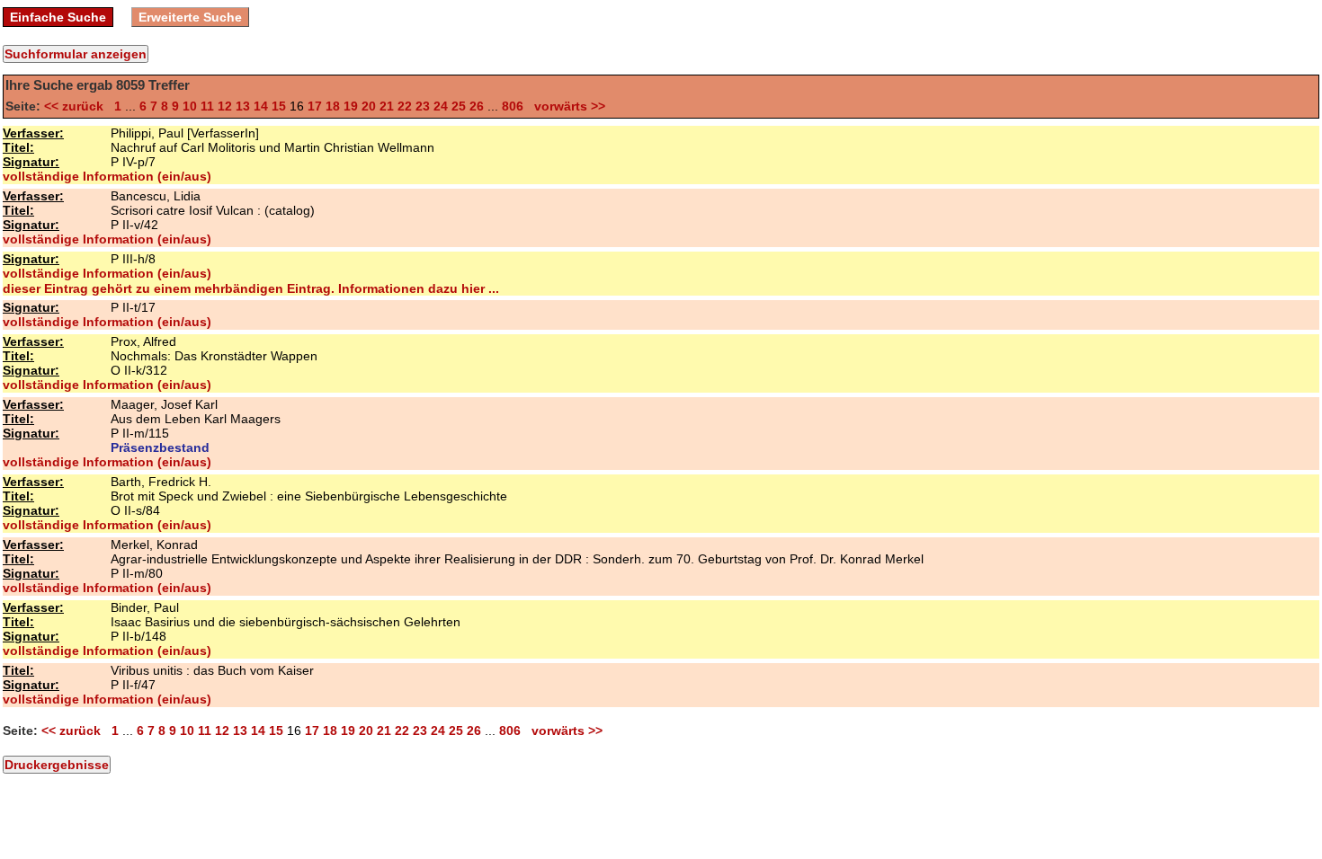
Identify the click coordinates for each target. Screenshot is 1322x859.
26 (476, 106)
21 (387, 106)
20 (369, 106)
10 (190, 106)
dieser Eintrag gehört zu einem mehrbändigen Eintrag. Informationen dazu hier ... (251, 288)
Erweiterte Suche (190, 17)
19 (351, 106)
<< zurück (77, 106)
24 (440, 106)
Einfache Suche (58, 17)
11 (207, 106)
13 (243, 106)
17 (315, 106)
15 (279, 106)
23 (422, 106)
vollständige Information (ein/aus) (107, 176)
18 (333, 106)
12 (225, 106)
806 (512, 106)
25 (458, 106)
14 (261, 106)
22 (404, 106)
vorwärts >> (566, 106)
